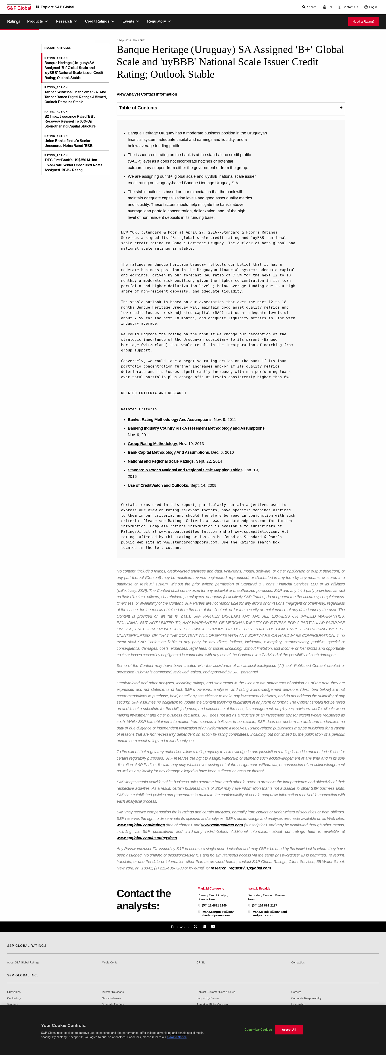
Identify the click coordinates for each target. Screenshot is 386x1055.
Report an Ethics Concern (212, 1004)
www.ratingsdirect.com (222, 825)
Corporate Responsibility (306, 998)
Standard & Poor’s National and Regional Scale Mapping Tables (185, 470)
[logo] (19, 7)
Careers (296, 992)
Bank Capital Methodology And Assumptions (168, 452)
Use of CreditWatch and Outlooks (158, 485)
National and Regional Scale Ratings (161, 461)
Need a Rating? (363, 21)
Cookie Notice (177, 1037)
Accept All (289, 1029)
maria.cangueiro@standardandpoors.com (218, 913)
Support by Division (208, 998)
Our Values (14, 992)
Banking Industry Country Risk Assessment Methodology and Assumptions (196, 428)
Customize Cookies (258, 1029)
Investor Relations (113, 992)
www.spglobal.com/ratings (141, 825)
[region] (193, 1030)
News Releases (111, 998)
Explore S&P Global (57, 7)
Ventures (12, 1004)
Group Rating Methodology (152, 443)
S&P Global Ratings (26, 945)
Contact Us (350, 7)
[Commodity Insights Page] (196, 927)
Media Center (110, 962)
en (329, 7)
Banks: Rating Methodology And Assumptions (170, 419)
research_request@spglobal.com (241, 868)
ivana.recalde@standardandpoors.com (269, 913)
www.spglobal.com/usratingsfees (147, 838)
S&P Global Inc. (22, 975)
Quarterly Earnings (113, 1004)
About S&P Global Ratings (23, 962)
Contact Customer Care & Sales (216, 992)
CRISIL (201, 962)
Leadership (298, 1004)
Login (373, 7)
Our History (14, 998)
